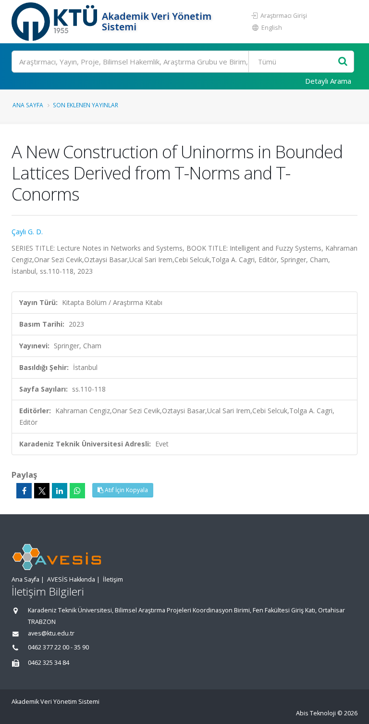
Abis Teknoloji (316, 713)
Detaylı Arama (328, 81)
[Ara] (343, 62)
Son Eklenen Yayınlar (85, 105)
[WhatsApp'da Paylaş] (77, 490)
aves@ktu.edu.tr (51, 633)
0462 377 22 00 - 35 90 (58, 647)
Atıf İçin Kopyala (125, 490)
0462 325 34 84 (48, 663)
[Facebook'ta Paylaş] (24, 490)
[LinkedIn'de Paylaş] (59, 490)
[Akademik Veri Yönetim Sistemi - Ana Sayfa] (55, 21)
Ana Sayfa (27, 105)
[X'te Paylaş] (41, 490)
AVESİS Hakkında (71, 579)
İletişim (113, 579)
